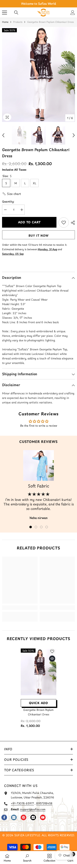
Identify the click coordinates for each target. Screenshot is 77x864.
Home (5, 22)
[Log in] (72, 12)
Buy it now (39, 235)
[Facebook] (4, 817)
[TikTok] (33, 817)
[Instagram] (14, 817)
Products (17, 22)
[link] (20, 607)
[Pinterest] (23, 817)
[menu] (4, 12)
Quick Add (38, 703)
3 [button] (41, 527)
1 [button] (30, 527)
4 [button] (46, 527)
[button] (3, 135)
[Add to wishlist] (64, 222)
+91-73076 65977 (22, 803)
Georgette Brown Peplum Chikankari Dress (38, 712)
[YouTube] (43, 817)
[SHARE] (72, 223)
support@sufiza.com (32, 809)
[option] (38, 3)
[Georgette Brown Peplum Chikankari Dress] (38, 672)
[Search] (16, 12)
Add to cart (29, 222)
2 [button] (36, 527)
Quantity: (8, 201)
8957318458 (44, 803)
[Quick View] (52, 659)
